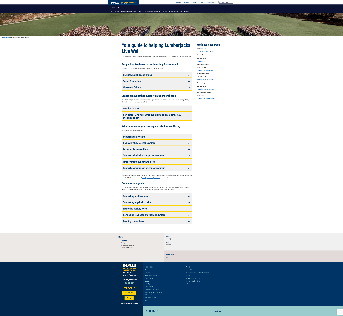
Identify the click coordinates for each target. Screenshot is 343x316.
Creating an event (131, 108)
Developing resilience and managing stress (144, 215)
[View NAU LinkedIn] (153, 311)
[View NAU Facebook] (150, 311)
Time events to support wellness (139, 161)
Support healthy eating (134, 136)
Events (117, 11)
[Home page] (123, 2)
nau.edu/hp (201, 61)
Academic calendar (151, 297)
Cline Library (149, 286)
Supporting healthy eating (136, 196)
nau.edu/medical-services (205, 80)
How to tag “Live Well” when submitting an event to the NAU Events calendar (152, 116)
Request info (129, 292)
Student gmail (149, 278)
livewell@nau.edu (170, 239)
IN (2, 37)
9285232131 (169, 245)
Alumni (194, 2)
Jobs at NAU (149, 295)
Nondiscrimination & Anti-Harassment (198, 272)
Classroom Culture (132, 87)
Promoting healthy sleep (135, 208)
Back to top (217, 311)
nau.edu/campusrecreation (206, 98)
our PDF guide (130, 68)
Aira (146, 270)
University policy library (193, 281)
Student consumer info (193, 278)
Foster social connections (135, 149)
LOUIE (147, 281)
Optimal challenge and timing (137, 75)
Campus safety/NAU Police (153, 292)
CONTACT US (129, 288)
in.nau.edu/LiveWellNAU (205, 52)
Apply (129, 297)
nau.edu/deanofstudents (205, 70)
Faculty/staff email (151, 275)
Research (178, 2)
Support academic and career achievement (144, 168)
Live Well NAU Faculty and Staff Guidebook (175, 11)
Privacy (188, 275)
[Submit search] (219, 2)
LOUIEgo (148, 284)
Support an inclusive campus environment (144, 155)
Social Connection (132, 81)
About (111, 11)
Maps (147, 300)
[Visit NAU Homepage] (129, 268)
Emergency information (152, 289)
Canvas (147, 272)
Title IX (188, 284)
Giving (201, 2)
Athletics (186, 2)
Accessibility (190, 270)
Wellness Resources (127, 11)
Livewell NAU (115, 8)
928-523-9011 (129, 282)
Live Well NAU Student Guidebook (149, 11)
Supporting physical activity (137, 202)
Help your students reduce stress (139, 143)
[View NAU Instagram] (157, 311)
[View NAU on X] (146, 311)
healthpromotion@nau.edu (151, 178)
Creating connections (133, 221)
